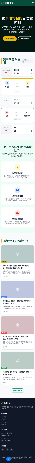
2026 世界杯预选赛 (6, 433)
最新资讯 (26, 39)
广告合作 (3, 422)
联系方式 (3, 419)
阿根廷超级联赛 (5, 441)
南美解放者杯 (5, 436)
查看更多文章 (17, 390)
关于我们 (3, 417)
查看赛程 (11, 39)
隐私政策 (3, 425)
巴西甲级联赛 (5, 438)
